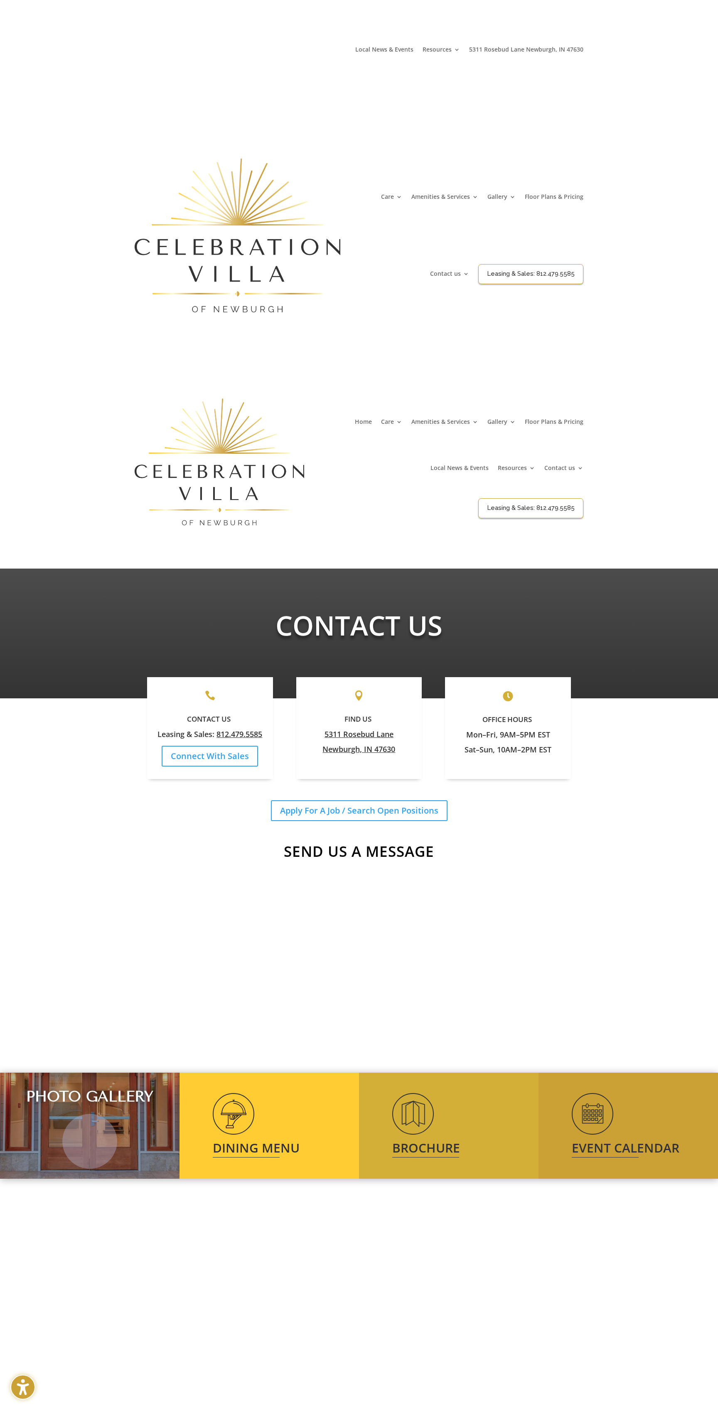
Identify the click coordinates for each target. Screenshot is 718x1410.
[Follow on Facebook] (576, 62)
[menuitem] (384, 51)
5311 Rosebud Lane (359, 734)
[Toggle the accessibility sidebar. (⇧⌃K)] (22, 1387)
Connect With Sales (210, 756)
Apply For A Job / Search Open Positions (359, 810)
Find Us (357, 719)
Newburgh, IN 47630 (358, 749)
